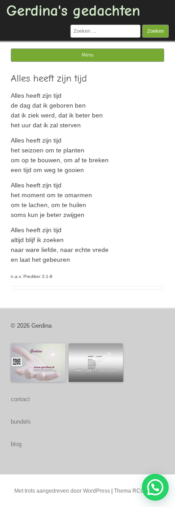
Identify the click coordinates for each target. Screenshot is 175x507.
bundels (21, 421)
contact (20, 399)
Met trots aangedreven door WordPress (62, 491)
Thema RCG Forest (137, 491)
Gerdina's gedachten (73, 11)
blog (16, 444)
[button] (155, 487)
